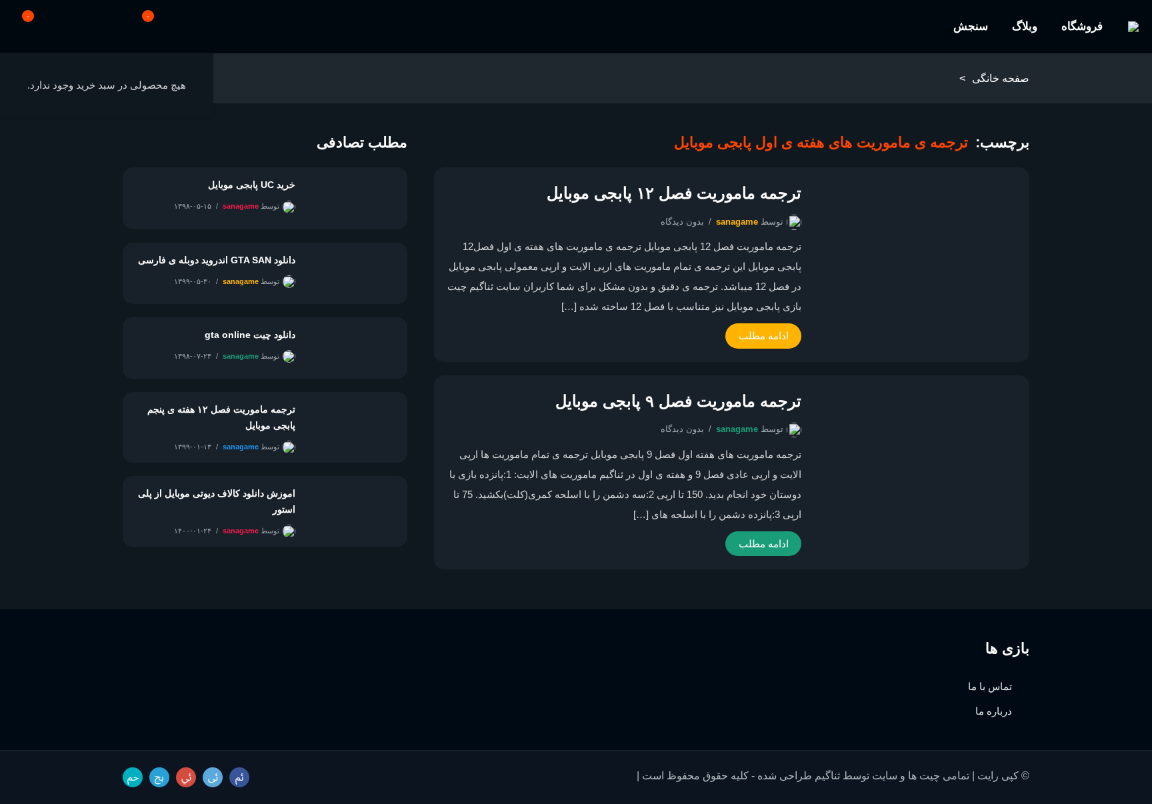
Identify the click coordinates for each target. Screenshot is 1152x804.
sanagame (737, 222)
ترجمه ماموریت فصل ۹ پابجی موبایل (678, 401)
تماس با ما (990, 686)
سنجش (970, 26)
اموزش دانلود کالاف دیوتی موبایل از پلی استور (216, 501)
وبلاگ (1024, 26)
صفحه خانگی (1000, 78)
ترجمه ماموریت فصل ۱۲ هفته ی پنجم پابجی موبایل (221, 417)
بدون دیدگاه (682, 222)
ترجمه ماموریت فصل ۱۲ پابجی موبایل (674, 193)
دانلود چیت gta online (250, 334)
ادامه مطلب (764, 335)
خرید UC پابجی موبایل (251, 184)
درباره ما (993, 711)
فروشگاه (1082, 26)
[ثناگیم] (1133, 26)
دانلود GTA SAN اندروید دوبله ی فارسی (216, 260)
